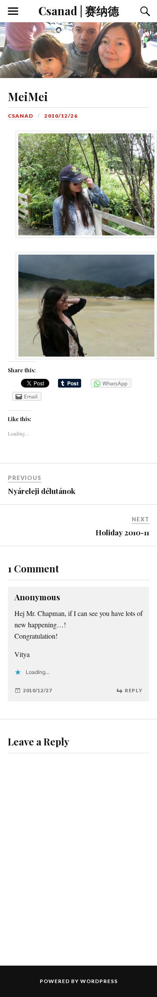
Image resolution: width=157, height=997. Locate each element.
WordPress (99, 981)
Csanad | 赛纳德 (78, 10)
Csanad (20, 115)
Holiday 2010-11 (122, 532)
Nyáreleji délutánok (41, 491)
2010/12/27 (37, 690)
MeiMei (28, 96)
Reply (134, 690)
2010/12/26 (61, 115)
